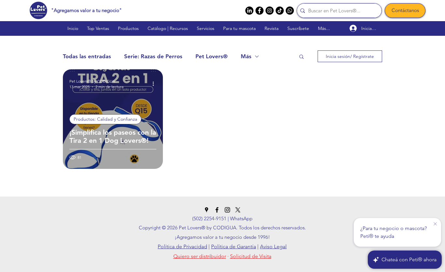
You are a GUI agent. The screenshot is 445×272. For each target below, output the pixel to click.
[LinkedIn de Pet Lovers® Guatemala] (249, 11)
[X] (237, 209)
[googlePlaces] (206, 209)
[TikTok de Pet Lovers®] (280, 11)
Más (246, 56)
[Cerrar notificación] (435, 224)
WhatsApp (241, 218)
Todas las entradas (87, 56)
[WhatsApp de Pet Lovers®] (290, 11)
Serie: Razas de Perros (153, 56)
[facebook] (259, 11)
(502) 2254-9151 (209, 218)
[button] (301, 57)
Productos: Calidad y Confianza (105, 119)
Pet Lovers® (211, 56)
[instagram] (270, 11)
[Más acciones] (155, 84)
